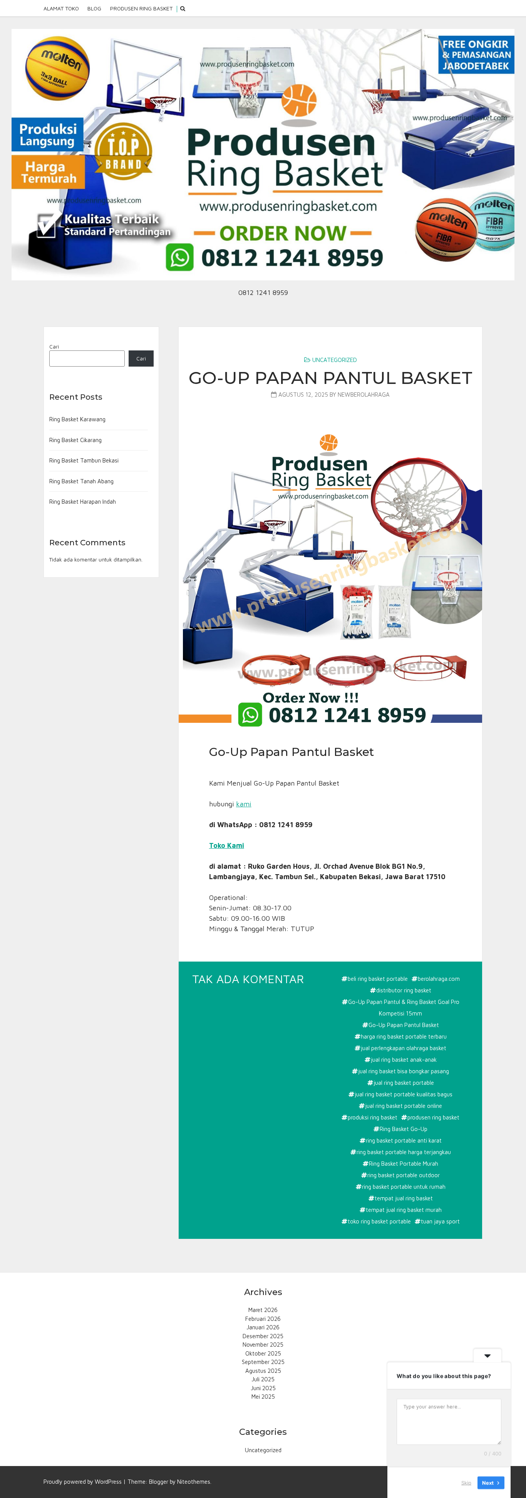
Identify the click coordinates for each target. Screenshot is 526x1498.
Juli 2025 (263, 1379)
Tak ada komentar (249, 979)
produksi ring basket (372, 1117)
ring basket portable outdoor (403, 1175)
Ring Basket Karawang (77, 419)
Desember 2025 (263, 1336)
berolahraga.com (439, 978)
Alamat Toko (61, 8)
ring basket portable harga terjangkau (404, 1152)
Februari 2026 (263, 1318)
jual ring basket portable (404, 1082)
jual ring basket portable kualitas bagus (403, 1094)
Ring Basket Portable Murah (403, 1163)
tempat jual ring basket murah (404, 1209)
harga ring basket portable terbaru (404, 1036)
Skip (466, 1482)
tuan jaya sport (440, 1221)
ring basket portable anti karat (404, 1140)
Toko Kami (226, 845)
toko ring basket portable (379, 1221)
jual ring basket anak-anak (404, 1059)
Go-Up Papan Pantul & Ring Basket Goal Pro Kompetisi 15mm (403, 1008)
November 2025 (263, 1344)
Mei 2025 (263, 1396)
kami (243, 804)
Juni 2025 (263, 1388)
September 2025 (263, 1362)
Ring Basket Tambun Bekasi (84, 460)
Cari (54, 347)
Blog (94, 8)
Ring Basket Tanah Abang (81, 481)
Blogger (158, 1481)
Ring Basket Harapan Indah (82, 501)
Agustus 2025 (263, 1370)
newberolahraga (364, 394)
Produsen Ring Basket (141, 8)
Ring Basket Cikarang (75, 440)
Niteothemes (193, 1481)
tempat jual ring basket (404, 1198)
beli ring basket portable (378, 978)
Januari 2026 (263, 1327)
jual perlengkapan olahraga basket (403, 1048)
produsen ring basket (433, 1117)
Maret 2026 (263, 1310)
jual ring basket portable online (403, 1106)
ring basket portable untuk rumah (404, 1186)
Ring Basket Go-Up (403, 1129)
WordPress (108, 1481)
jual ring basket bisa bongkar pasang (403, 1071)
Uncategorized (334, 360)
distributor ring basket (403, 990)
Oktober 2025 (263, 1353)
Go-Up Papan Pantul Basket (330, 377)
